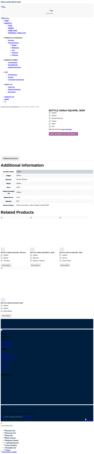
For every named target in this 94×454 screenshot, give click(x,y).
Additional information (10, 158)
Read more (6, 265)
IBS (2, 417)
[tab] (10, 158)
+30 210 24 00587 (7, 346)
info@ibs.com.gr (6, 342)
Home (2, 107)
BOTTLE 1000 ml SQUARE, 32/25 (70, 252)
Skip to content (6, 2)
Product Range (9, 107)
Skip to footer (16, 2)
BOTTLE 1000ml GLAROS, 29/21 (12, 303)
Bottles (16, 107)
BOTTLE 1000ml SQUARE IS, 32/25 (42, 252)
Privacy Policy (28, 417)
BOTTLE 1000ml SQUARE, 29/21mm (13, 252)
